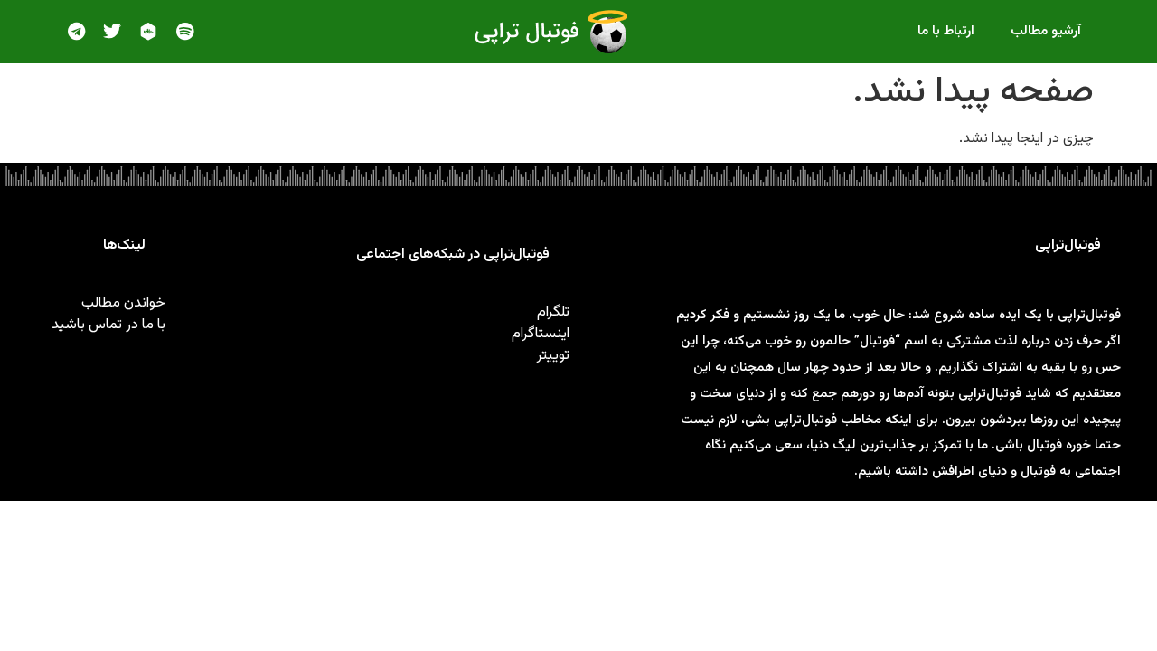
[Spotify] (184, 32)
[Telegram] (76, 32)
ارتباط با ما (945, 31)
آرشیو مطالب (1046, 31)
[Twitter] (112, 32)
